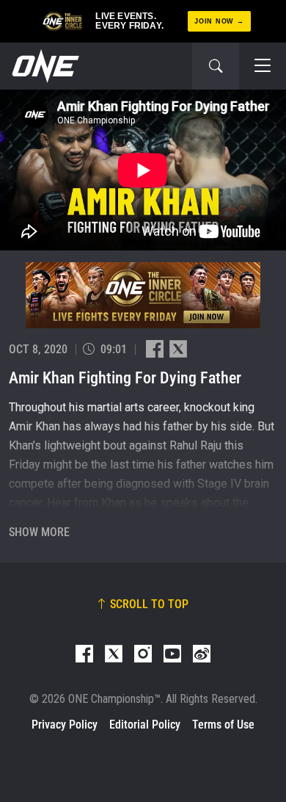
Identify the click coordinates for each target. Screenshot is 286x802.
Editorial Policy (144, 724)
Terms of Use (223, 724)
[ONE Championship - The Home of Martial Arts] (44, 66)
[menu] (262, 66)
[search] (215, 66)
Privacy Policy (65, 724)
